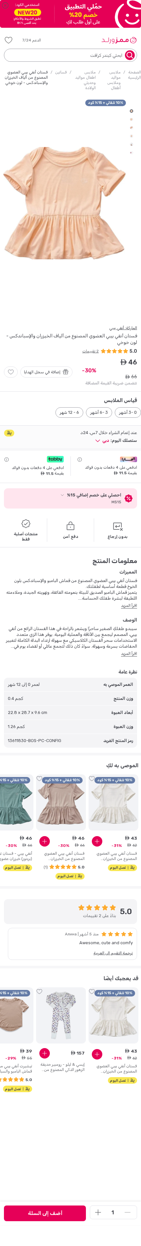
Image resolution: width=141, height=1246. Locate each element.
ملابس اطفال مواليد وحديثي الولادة (85, 80)
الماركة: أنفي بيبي (123, 328)
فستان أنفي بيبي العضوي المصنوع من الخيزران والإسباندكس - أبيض (116, 856)
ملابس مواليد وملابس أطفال (114, 80)
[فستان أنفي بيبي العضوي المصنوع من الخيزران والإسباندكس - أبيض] (113, 802)
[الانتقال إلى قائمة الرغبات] (11, 372)
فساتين (61, 72)
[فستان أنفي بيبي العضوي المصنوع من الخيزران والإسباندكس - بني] (61, 802)
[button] (36, 40)
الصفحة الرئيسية (134, 75)
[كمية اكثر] (98, 1212)
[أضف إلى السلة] (97, 841)
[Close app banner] (5, 5)
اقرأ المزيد (129, 605)
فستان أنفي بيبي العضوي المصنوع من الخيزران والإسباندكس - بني (64, 856)
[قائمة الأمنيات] (8, 40)
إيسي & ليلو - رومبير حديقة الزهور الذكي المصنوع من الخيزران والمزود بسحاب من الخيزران (62, 1067)
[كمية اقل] (127, 1212)
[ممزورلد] (119, 40)
